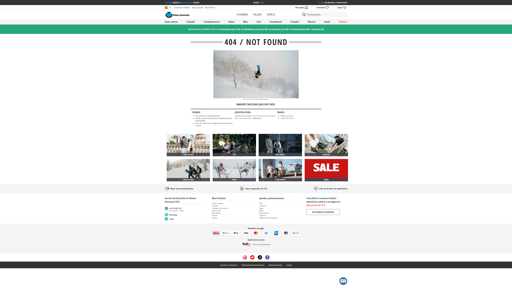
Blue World (210, 7)
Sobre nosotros (217, 203)
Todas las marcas (287, 118)
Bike (245, 21)
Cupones (262, 215)
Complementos (212, 21)
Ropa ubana (171, 21)
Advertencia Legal (275, 265)
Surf (259, 21)
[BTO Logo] (194, 14)
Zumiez (214, 218)
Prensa (214, 215)
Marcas (311, 21)
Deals (327, 21)
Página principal (287, 116)
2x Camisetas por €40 (299, 29)
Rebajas (343, 21)
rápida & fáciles (182, 2)
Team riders (216, 210)
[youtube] (252, 257)
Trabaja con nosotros (220, 208)
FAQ (260, 203)
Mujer (257, 14)
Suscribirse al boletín (323, 212)
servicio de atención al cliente (263, 116)
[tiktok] (260, 257)
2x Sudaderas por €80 (279, 29)
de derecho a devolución (332, 2)
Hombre (242, 14)
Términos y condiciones (228, 265)
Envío (261, 210)
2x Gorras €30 (317, 29)
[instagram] (245, 257)
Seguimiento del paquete (268, 218)
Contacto (262, 206)
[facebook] (267, 257)
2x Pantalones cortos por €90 (254, 29)
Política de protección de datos (253, 265)
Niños (271, 14)
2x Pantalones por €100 (229, 29)
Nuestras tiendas (182, 7)
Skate (231, 21)
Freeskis (294, 21)
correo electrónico (244, 118)
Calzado (190, 21)
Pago (261, 208)
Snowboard (276, 21)
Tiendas (215, 206)
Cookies (289, 265)
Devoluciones (264, 213)
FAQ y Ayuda (197, 7)
